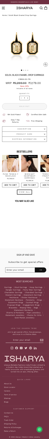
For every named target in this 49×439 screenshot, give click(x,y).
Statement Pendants (23, 310)
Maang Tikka (25, 308)
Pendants (30, 300)
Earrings (8, 287)
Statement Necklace (14, 300)
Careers (7, 391)
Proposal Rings (13, 305)
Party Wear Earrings (32, 290)
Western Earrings (13, 295)
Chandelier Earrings (13, 292)
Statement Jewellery (15, 315)
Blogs (6, 402)
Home (4, 15)
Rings (39, 300)
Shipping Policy (10, 424)
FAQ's (6, 416)
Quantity (24, 93)
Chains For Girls (34, 315)
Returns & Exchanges (12, 427)
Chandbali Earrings (33, 292)
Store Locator (9, 387)
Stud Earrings (21, 287)
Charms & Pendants (15, 313)
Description (24, 129)
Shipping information (24, 139)
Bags (36, 308)
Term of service (10, 394)
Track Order (9, 420)
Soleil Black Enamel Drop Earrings (22, 15)
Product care (24, 134)
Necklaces (13, 297)
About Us (8, 384)
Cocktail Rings (32, 302)
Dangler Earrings (13, 290)
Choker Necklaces (29, 297)
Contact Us (8, 413)
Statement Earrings (32, 295)
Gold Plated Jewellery (24, 318)
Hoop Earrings (36, 287)
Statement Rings (15, 302)
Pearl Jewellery (33, 313)
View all (24, 192)
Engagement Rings (31, 305)
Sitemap (7, 398)
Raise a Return (10, 431)
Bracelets (13, 308)
